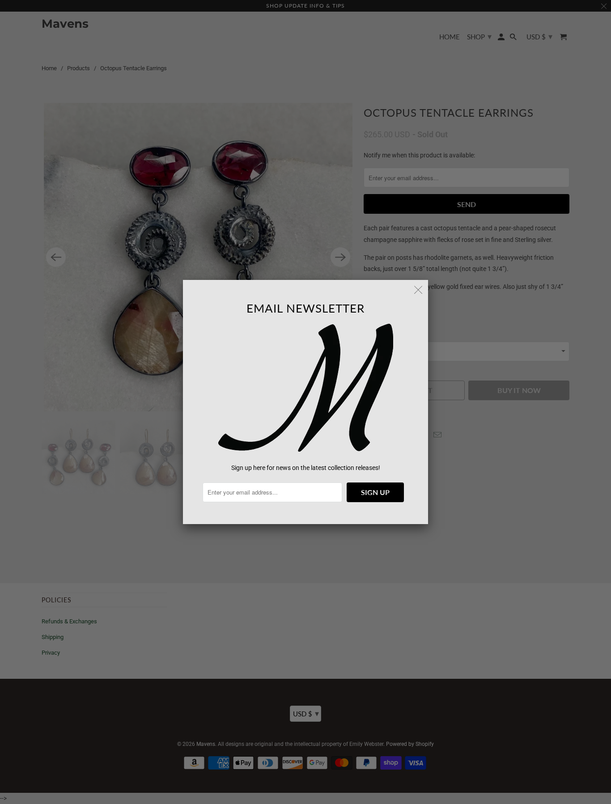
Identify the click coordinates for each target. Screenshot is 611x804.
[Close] (418, 290)
